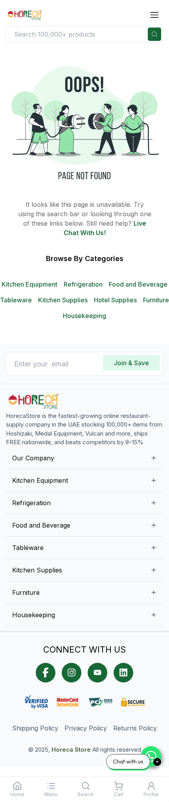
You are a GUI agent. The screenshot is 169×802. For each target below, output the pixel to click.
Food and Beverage (138, 284)
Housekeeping (84, 316)
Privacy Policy (85, 728)
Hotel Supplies (115, 300)
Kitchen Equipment (29, 284)
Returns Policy (135, 728)
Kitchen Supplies (63, 300)
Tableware (16, 300)
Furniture (156, 300)
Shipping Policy (35, 728)
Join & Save (131, 363)
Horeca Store (71, 749)
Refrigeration (83, 284)
